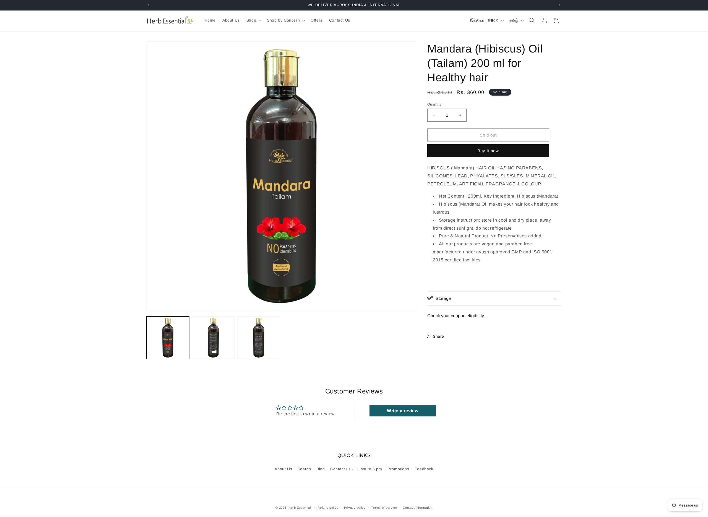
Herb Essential (299, 507)
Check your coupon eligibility (455, 316)
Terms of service (384, 507)
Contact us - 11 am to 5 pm (356, 469)
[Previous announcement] (148, 5)
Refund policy (327, 507)
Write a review (402, 410)
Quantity (434, 104)
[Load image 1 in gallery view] (168, 337)
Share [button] (438, 336)
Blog (320, 469)
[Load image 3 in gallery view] (258, 337)
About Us (283, 469)
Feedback (424, 469)
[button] (253, 20)
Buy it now (488, 151)
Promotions (398, 469)
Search (304, 469)
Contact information (417, 507)
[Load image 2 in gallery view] (213, 337)
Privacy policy (355, 507)
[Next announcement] (559, 5)
